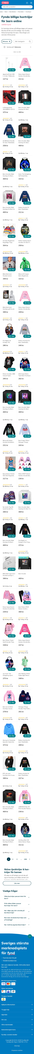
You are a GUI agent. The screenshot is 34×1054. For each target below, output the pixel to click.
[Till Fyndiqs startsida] (5, 3)
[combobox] (17, 6)
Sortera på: (10, 47)
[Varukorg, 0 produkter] (27, 3)
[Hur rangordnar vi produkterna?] (4, 47)
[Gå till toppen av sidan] (30, 936)
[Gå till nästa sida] (29, 859)
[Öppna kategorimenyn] (31, 3)
